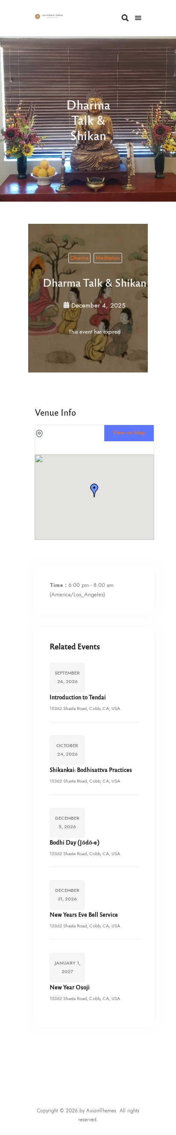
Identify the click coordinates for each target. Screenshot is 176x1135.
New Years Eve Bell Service (84, 914)
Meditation (108, 258)
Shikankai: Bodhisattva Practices (91, 769)
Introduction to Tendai (78, 697)
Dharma (79, 258)
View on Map (129, 433)
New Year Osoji (70, 987)
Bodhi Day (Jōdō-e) (75, 842)
